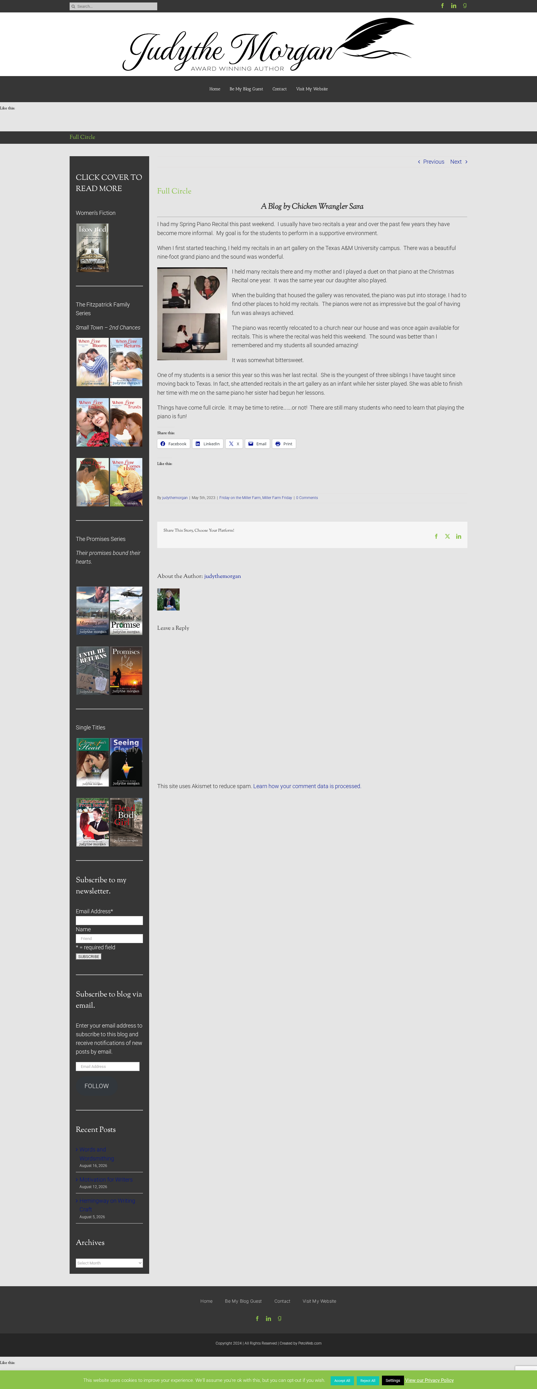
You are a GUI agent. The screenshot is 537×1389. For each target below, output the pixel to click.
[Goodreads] (464, 5)
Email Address (94, 911)
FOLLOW (97, 1086)
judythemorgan (175, 498)
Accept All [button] (342, 1381)
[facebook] (442, 5)
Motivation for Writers (106, 1180)
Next (456, 162)
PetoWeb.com (310, 1343)
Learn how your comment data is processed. (307, 786)
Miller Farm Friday (277, 498)
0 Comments (307, 498)
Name (83, 929)
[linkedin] (453, 5)
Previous (433, 162)
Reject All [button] (367, 1381)
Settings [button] (393, 1380)
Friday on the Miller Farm (240, 498)
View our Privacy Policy (429, 1380)
